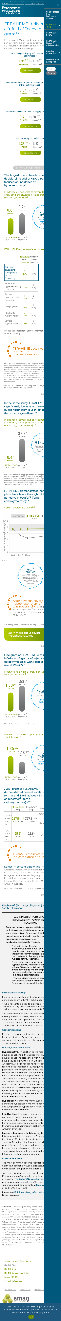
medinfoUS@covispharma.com (32, 1179)
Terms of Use (25, 1290)
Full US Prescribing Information (13, 4)
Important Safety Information (31, 331)
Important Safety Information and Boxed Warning (42, 4)
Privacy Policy (10, 1290)
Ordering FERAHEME (51, 52)
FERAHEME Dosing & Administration (52, 43)
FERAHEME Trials (51, 25)
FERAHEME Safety (51, 34)
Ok (31, 1317)
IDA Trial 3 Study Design (28, 168)
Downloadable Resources (52, 60)
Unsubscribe (39, 1290)
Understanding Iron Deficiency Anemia (52, 15)
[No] (57, 1312)
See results (30, 70)
